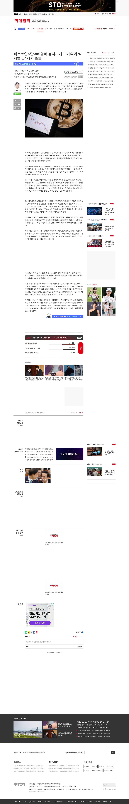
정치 (55, 28)
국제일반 (68, 28)
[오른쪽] (49, 469)
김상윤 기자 (17, 90)
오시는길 (32, 801)
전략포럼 (94, 766)
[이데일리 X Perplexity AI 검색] (48, 63)
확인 (113, 752)
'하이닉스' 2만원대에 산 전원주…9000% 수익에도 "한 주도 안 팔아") (44, 457)
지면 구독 (81, 412)
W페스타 (101, 766)
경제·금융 (40, 28)
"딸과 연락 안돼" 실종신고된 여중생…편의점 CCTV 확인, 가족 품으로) (44, 460)
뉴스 (103, 52)
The (112, 28)
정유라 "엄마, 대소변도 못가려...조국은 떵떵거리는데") (40, 451)
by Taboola (20, 425)
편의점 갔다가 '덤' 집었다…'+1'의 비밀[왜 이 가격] (91, 725)
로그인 (113, 14)
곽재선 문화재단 (108, 770)
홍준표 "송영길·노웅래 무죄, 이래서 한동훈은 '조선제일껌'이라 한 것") (44, 449)
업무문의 (40, 801)
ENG (98, 14)
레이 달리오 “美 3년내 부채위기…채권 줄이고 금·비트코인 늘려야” (97, 736)
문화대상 (86, 766)
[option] (49, 14)
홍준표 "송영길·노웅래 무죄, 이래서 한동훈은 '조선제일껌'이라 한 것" (97, 730)
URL (19, 108)
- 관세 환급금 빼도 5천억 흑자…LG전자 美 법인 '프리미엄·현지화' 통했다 (30, 768)
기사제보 (97, 801)
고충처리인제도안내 (72, 801)
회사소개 (17, 801)
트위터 (19, 101)
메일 (15, 104)
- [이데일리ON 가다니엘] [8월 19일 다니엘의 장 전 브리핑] (63, 771)
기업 (50, 28)
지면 (106, 14)
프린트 (19, 104)
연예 (113, 52)
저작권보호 (82, 801)
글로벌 (33, 28)
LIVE (15, 14)
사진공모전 (110, 766)
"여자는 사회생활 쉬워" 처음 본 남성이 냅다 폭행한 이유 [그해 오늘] (97, 733)
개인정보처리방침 (107, 801)
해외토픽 (61, 28)
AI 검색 (21, 28)
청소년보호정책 (58, 801)
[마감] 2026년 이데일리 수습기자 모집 (33, 752)
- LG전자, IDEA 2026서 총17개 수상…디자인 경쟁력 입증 (29, 771)
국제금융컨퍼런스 (97, 770)
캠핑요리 (86, 770)
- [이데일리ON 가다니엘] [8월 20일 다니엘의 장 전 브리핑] (63, 768)
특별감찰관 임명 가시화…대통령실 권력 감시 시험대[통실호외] (96, 722)
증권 (46, 28)
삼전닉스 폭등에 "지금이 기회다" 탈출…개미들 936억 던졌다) (42, 454)
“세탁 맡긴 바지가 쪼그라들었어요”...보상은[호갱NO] (92, 727)
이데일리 (31, 21)
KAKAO (15, 108)
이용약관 (47, 801)
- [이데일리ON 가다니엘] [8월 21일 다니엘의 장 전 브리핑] (63, 765)
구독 (103, 14)
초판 (110, 14)
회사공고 (25, 801)
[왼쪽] (48, 469)
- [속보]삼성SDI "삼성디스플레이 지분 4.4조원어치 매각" (28, 765)
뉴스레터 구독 (74, 412)
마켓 (105, 28)
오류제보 (90, 801)
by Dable (21, 496)
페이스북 (15, 101)
